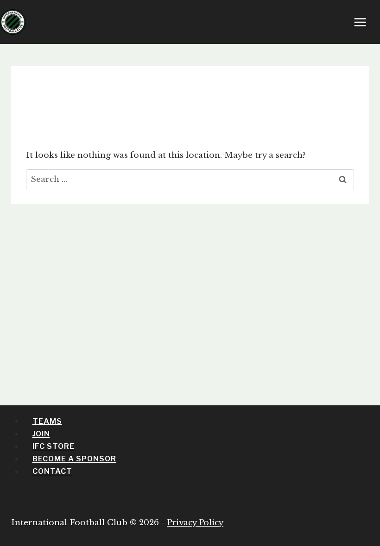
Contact (52, 471)
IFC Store (53, 446)
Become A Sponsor (74, 458)
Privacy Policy (195, 522)
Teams (47, 420)
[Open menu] (364, 21)
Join (41, 433)
